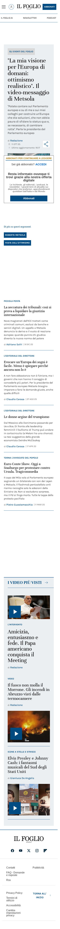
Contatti (10, 867)
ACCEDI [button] (40, 164)
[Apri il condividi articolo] (46, 144)
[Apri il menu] (3, 6)
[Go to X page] (28, 850)
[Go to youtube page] (20, 850)
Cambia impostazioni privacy (13, 913)
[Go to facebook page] (12, 850)
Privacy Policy (14, 893)
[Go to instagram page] (37, 850)
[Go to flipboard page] (45, 850)
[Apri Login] (11, 7)
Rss (8, 880)
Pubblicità (38, 867)
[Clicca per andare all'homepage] (29, 839)
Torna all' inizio (39, 895)
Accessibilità (13, 905)
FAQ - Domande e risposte (15, 873)
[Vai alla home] (29, 7)
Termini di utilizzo (11, 899)
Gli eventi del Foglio (21, 51)
